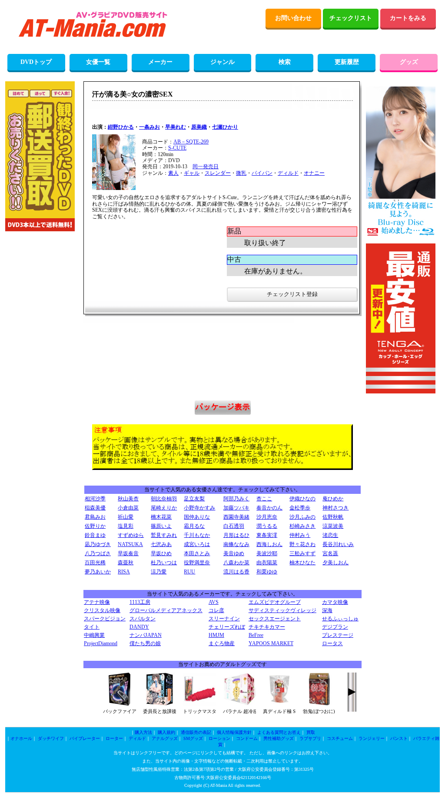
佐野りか (95, 526)
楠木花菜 (161, 517)
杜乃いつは (164, 563)
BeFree (256, 635)
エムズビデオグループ (275, 602)
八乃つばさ (98, 553)
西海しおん (269, 544)
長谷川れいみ (338, 544)
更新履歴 (347, 62)
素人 (173, 173)
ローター (114, 738)
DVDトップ (36, 62)
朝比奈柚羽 (164, 499)
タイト (92, 627)
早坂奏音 (128, 553)
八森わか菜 (236, 563)
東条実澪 (266, 535)
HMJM (216, 635)
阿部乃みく (236, 499)
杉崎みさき (302, 526)
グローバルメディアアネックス (166, 610)
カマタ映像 (335, 602)
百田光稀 (95, 563)
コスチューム (340, 738)
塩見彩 (125, 526)
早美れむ (175, 127)
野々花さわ (302, 544)
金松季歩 (299, 508)
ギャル (191, 173)
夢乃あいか (98, 572)
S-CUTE (177, 148)
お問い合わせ (293, 18)
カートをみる (408, 18)
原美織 (199, 127)
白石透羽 (233, 526)
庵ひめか (332, 499)
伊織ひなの (302, 499)
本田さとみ (197, 553)
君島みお (95, 517)
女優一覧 (98, 62)
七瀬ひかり (225, 127)
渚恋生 (330, 535)
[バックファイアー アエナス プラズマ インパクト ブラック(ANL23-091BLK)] (119, 704)
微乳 (241, 173)
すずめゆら (131, 535)
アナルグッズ (165, 738)
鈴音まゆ (95, 535)
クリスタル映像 (102, 610)
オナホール (21, 738)
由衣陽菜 (266, 563)
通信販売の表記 (196, 732)
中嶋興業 (94, 635)
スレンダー (218, 173)
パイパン (262, 173)
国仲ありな (197, 517)
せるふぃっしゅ (340, 619)
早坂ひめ (161, 553)
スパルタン (143, 619)
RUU (189, 572)
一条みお (149, 127)
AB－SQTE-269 (191, 142)
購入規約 (166, 732)
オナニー (314, 173)
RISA (124, 572)
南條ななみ (236, 544)
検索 (285, 62)
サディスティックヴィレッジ (282, 610)
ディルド (288, 173)
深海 (327, 610)
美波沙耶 (266, 553)
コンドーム (247, 738)
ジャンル (222, 62)
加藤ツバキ (236, 508)
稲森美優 (95, 508)
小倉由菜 (128, 508)
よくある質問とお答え (279, 732)
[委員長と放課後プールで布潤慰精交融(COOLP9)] (159, 704)
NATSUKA (130, 544)
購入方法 (143, 732)
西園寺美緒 (236, 517)
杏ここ (264, 499)
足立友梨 (194, 499)
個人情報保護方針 (234, 732)
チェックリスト (350, 18)
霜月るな (194, 526)
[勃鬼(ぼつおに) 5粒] (319, 704)
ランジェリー (372, 738)
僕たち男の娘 (145, 643)
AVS (214, 602)
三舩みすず (302, 553)
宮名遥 (330, 553)
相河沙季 (95, 499)
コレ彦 (216, 610)
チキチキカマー (267, 627)
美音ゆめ (233, 553)
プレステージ (337, 635)
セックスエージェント (275, 619)
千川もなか (197, 535)
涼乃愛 (158, 572)
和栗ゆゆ (266, 572)
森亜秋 (125, 563)
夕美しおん (335, 563)
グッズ (409, 62)
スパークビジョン (105, 619)
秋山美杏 (128, 499)
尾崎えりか (164, 508)
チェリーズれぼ (227, 627)
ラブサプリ (310, 738)
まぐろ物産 (222, 643)
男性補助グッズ (278, 738)
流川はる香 (236, 572)
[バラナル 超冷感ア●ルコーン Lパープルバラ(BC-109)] (239, 704)
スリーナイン (224, 619)
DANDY (139, 627)
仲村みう (299, 535)
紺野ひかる (121, 127)
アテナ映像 (97, 602)
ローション (219, 738)
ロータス (332, 643)
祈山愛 (125, 517)
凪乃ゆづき (98, 544)
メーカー (160, 62)
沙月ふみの (302, 517)
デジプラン (335, 627)
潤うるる (266, 526)
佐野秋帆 (332, 517)
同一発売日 (206, 166)
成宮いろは (197, 544)
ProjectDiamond (100, 643)
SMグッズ (193, 738)
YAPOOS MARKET (271, 643)
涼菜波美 (332, 526)
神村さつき (335, 508)
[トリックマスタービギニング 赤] (199, 704)
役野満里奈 (197, 563)
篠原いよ (161, 526)
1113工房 (140, 602)
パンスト (399, 738)
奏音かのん (269, 508)
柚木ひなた (302, 563)
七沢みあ (161, 544)
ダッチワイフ (51, 738)
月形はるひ (236, 535)
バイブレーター (85, 738)
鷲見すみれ (164, 535)
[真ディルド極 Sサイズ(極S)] (279, 704)
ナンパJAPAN (146, 635)
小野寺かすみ (199, 508)
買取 (310, 732)
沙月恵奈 (266, 517)
